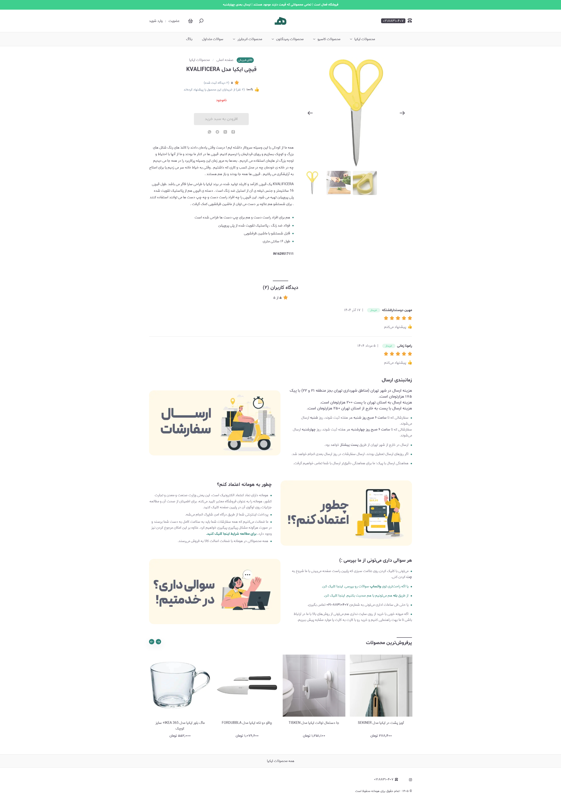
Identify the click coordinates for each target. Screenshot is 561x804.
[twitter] (225, 132)
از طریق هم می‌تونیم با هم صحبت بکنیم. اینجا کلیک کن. (366, 596)
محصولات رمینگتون (290, 39)
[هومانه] (280, 20)
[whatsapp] (209, 132)
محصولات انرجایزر (249, 39)
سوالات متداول (212, 39)
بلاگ (189, 39)
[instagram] (410, 779)
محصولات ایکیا (364, 39)
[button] (387, 318)
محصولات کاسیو (329, 39)
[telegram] (217, 132)
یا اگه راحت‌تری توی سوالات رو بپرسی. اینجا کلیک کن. (365, 586)
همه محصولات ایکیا (280, 761)
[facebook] (233, 132)
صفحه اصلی (225, 60)
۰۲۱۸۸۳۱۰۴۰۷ (383, 779)
